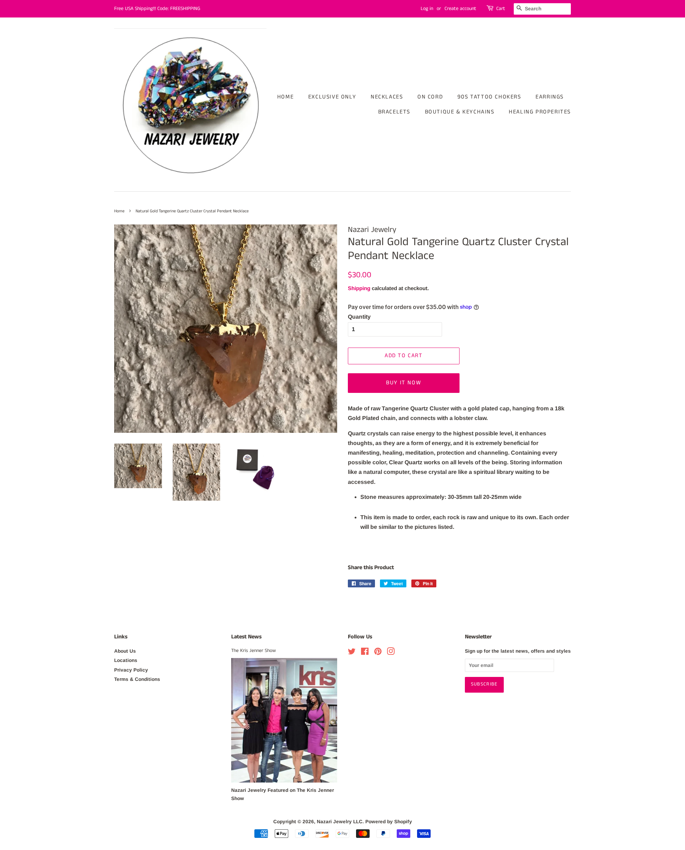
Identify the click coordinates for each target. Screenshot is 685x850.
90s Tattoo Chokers (489, 97)
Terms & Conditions (137, 679)
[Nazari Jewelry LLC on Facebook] (365, 653)
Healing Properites (540, 112)
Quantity (359, 317)
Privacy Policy (131, 670)
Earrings (550, 97)
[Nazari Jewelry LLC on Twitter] (352, 653)
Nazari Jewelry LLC (339, 821)
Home (285, 97)
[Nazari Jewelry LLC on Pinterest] (378, 653)
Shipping (359, 288)
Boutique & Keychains (459, 112)
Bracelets (394, 112)
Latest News (246, 637)
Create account (460, 8)
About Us (125, 651)
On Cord (430, 97)
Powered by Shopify (388, 821)
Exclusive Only (332, 97)
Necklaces (387, 97)
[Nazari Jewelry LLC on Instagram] (391, 653)
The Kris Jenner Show (253, 650)
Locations (125, 660)
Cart (500, 8)
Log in (427, 8)
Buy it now (403, 383)
